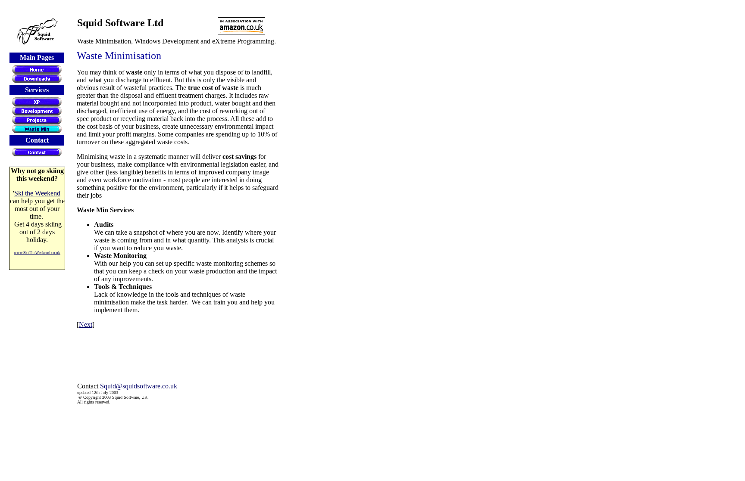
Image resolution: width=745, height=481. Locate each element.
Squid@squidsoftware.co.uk (138, 386)
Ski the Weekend (37, 193)
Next (85, 324)
